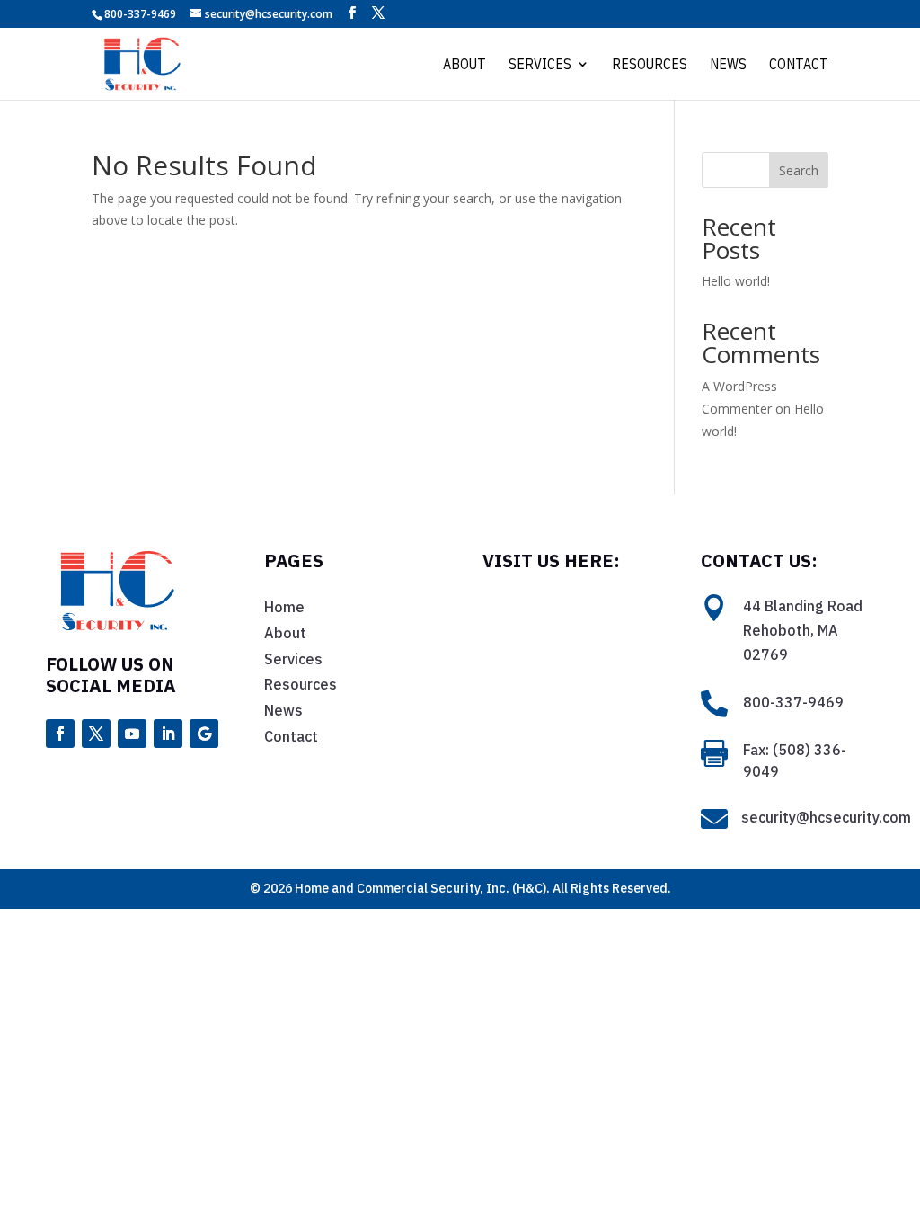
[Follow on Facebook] (60, 733)
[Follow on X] (96, 733)
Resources (649, 65)
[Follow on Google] (204, 733)
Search (798, 170)
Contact (798, 65)
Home (284, 607)
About (464, 65)
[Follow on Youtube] (132, 733)
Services (540, 65)
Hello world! (736, 280)
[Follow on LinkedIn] (168, 733)
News (728, 65)
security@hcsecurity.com (826, 817)
